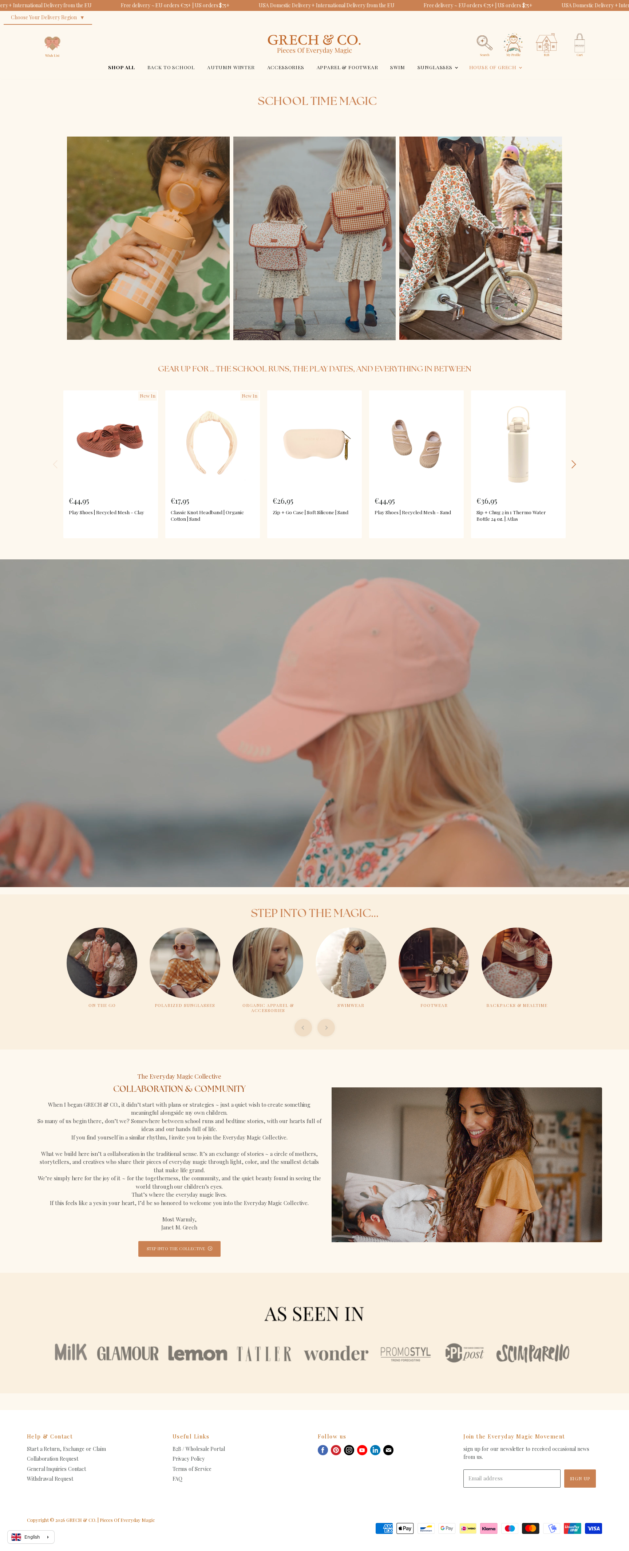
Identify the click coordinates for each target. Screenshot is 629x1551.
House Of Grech (493, 67)
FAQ (177, 1478)
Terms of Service (192, 1468)
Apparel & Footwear (347, 67)
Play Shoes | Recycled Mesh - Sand (413, 512)
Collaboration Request (52, 1458)
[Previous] (55, 464)
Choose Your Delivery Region (44, 17)
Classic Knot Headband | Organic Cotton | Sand (207, 515)
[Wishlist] (52, 31)
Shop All (121, 67)
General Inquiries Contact (56, 1468)
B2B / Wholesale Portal (199, 1448)
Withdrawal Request (50, 1478)
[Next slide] (326, 1027)
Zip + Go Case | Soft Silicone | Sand (310, 512)
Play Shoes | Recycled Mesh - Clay (106, 512)
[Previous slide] (303, 1027)
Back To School (171, 67)
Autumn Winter (231, 67)
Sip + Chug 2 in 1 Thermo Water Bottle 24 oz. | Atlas (511, 515)
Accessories (285, 67)
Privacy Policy (189, 1458)
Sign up (580, 1478)
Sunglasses (436, 67)
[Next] (573, 464)
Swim (397, 67)
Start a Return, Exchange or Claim (66, 1448)
